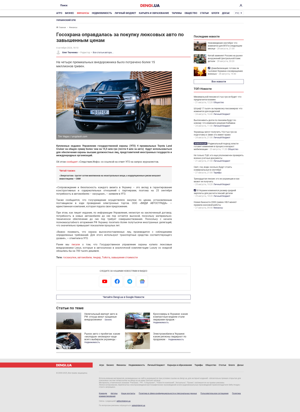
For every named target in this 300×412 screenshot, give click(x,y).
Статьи (204, 13)
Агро (59, 13)
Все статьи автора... (103, 52)
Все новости (219, 81)
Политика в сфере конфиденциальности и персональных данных (168, 393)
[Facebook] (117, 281)
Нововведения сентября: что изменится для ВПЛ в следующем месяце (225, 46)
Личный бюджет (125, 13)
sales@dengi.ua (138, 405)
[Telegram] (129, 281)
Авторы (114, 393)
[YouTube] (104, 281)
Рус (237, 13)
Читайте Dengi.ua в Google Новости (123, 297)
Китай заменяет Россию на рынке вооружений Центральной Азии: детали (225, 58)
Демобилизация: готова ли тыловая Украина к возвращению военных (225, 71)
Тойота (106, 257)
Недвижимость (102, 13)
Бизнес (69, 13)
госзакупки (69, 257)
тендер (97, 257)
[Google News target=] (142, 281)
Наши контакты (128, 393)
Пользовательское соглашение (214, 393)
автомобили (84, 257)
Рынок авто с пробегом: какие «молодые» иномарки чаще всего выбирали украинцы (102, 336)
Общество (191, 13)
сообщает (72, 161)
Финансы (83, 13)
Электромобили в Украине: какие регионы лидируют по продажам (169, 336)
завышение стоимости (124, 257)
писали (76, 244)
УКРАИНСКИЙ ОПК (66, 20)
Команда (103, 393)
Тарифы (177, 13)
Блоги (215, 13)
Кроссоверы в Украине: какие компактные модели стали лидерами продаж (170, 316)
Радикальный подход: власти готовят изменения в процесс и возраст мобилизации (216, 146)
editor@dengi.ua (123, 401)
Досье (226, 13)
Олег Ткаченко (70, 52)
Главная (62, 27)
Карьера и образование (154, 13)
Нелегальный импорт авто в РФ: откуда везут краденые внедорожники (100, 316)
